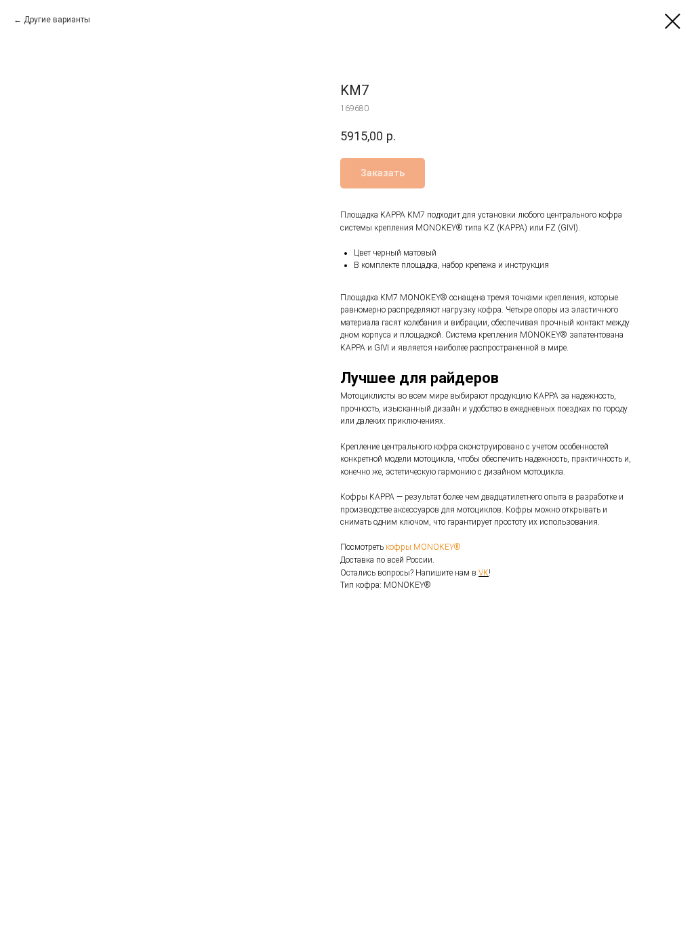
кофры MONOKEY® (423, 547)
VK (483, 573)
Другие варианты (57, 19)
